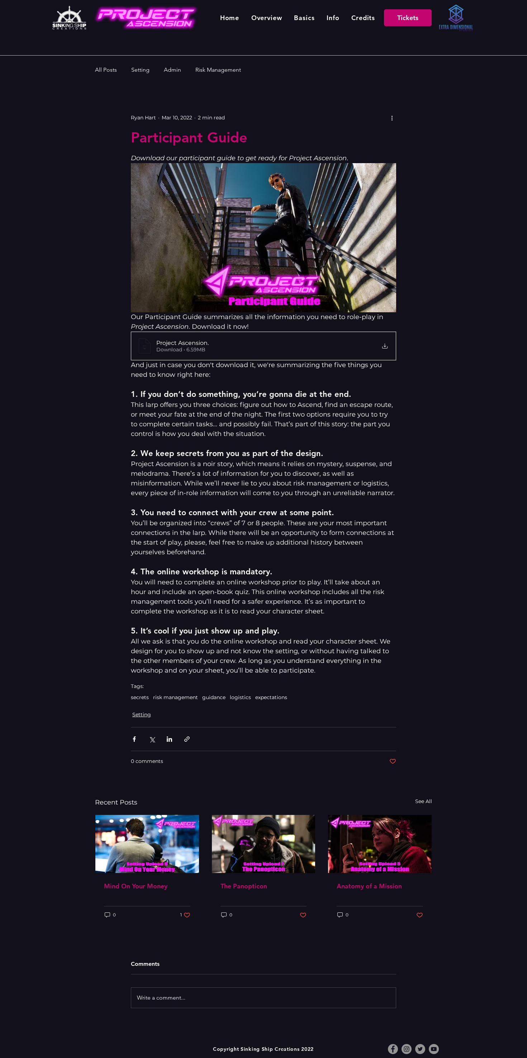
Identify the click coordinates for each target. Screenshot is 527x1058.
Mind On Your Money (135, 886)
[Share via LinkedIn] (169, 739)
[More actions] (392, 117)
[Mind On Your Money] (147, 844)
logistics (240, 697)
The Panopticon (243, 886)
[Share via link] (187, 739)
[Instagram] (407, 1049)
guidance (213, 697)
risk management (175, 697)
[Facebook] (393, 1049)
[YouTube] (434, 1049)
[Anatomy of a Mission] (380, 844)
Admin (172, 69)
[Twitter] (420, 1049)
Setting (140, 69)
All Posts (106, 69)
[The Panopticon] (263, 844)
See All (423, 801)
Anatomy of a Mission (369, 886)
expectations (271, 697)
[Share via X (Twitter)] (151, 739)
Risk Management (218, 69)
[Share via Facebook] (134, 739)
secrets (140, 697)
